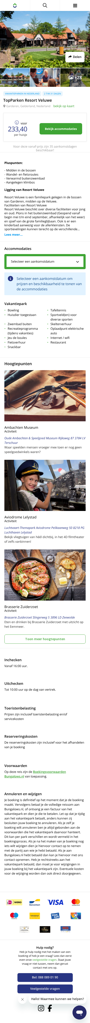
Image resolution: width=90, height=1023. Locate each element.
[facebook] (50, 1008)
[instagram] (41, 1008)
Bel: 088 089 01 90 (45, 977)
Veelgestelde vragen (45, 989)
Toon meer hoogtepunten (45, 639)
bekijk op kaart (63, 106)
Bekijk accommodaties (61, 129)
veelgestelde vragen (44, 960)
